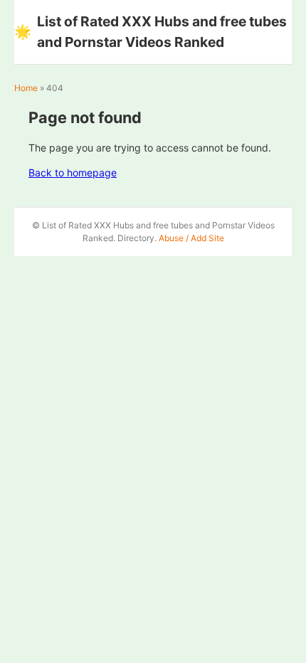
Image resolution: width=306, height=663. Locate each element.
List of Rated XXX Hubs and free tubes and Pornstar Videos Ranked (150, 32)
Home (26, 88)
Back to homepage (72, 172)
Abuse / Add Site (191, 238)
